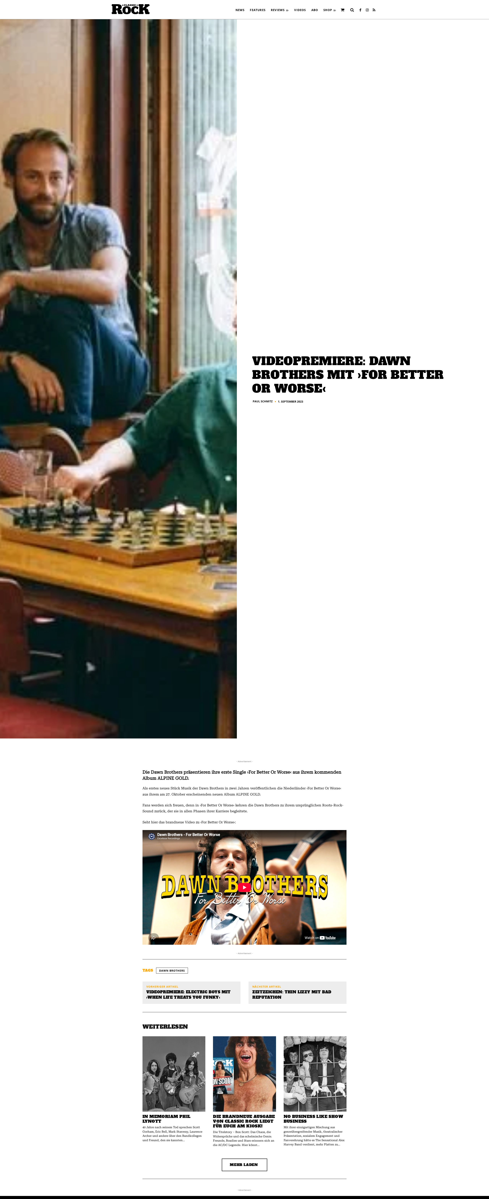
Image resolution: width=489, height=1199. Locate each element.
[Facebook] (360, 10)
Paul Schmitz (263, 401)
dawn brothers (172, 970)
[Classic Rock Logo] (131, 9)
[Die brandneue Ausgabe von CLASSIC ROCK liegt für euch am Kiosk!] (244, 1074)
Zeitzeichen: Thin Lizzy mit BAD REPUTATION (291, 994)
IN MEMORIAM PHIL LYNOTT (166, 1119)
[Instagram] (367, 10)
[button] (352, 10)
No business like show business (313, 1119)
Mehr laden (244, 1164)
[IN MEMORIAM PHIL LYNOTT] (173, 1074)
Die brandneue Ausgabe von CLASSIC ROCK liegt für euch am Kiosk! (244, 1121)
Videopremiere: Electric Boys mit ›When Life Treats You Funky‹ (188, 994)
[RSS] (374, 10)
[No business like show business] (315, 1074)
